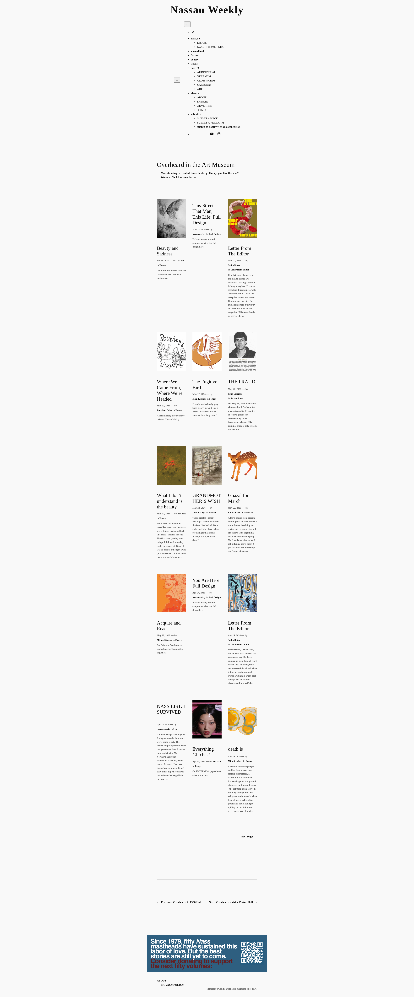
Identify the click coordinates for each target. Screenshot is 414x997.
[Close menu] (187, 24)
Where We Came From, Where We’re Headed (169, 390)
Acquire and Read (169, 625)
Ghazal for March (238, 498)
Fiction (212, 399)
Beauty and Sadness (168, 251)
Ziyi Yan (180, 260)
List (175, 729)
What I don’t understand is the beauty (170, 501)
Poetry (162, 518)
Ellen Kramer (199, 399)
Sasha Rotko (234, 265)
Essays (162, 265)
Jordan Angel (199, 512)
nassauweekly (199, 234)
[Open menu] (177, 80)
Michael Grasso (164, 640)
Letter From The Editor (239, 251)
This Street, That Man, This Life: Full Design (206, 214)
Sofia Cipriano (235, 394)
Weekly (226, 10)
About (161, 980)
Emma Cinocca (235, 512)
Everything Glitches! (203, 751)
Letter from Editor (240, 269)
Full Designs (215, 234)
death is (235, 749)
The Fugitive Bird (204, 384)
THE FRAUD (241, 381)
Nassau (187, 10)
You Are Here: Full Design (206, 583)
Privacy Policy (172, 984)
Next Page (249, 836)
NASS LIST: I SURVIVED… (171, 712)
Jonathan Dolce (164, 410)
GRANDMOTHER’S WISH (206, 498)
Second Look (237, 398)
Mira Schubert (235, 761)
